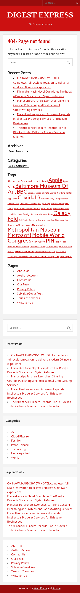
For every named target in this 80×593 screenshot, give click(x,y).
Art (13, 432)
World (15, 457)
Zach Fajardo (66, 256)
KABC (17, 225)
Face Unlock (46, 208)
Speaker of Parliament (24, 251)
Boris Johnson (34, 193)
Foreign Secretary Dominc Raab (38, 214)
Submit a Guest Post (30, 293)
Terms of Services (28, 298)
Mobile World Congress (36, 238)
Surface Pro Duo (43, 251)
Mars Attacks (38, 225)
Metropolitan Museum (34, 229)
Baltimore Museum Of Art (38, 189)
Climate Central (49, 193)
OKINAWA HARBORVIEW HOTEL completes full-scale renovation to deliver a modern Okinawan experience (41, 82)
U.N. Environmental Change (41, 256)
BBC (22, 191)
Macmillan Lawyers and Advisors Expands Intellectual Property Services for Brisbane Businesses (41, 119)
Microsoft (20, 235)
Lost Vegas (26, 225)
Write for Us (25, 302)
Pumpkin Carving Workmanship (45, 246)
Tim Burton (61, 251)
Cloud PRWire (20, 436)
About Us (23, 271)
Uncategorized (20, 453)
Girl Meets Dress (26, 220)
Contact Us (24, 280)
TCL (53, 251)
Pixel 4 (58, 242)
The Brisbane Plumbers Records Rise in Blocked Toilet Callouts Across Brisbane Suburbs (39, 132)
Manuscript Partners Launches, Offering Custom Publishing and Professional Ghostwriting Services (41, 105)
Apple (55, 180)
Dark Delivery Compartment (54, 199)
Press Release (20, 445)
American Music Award (37, 181)
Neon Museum (38, 242)
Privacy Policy (26, 289)
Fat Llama (18, 214)
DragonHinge (44, 203)
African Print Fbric (16, 181)
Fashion (16, 440)
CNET (14, 199)
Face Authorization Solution (27, 208)
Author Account (27, 275)
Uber (57, 256)
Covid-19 (29, 197)
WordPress (40, 588)
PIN (50, 240)
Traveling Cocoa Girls (18, 256)
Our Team (23, 284)
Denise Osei (13, 203)
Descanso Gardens (29, 203)
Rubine (56, 588)
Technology (19, 449)
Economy (55, 203)
